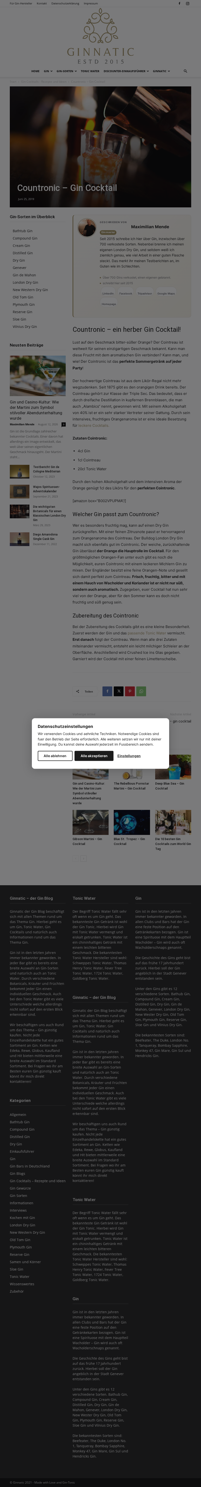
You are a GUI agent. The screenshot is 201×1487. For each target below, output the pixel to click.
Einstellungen (129, 755)
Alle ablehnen (55, 755)
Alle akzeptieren (94, 755)
